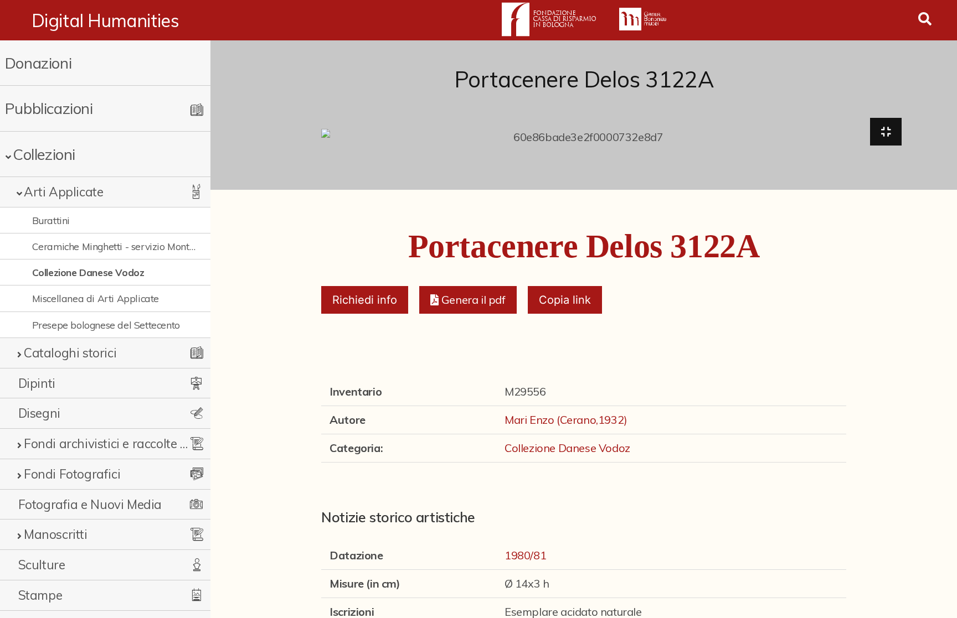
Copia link (565, 300)
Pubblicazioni (49, 108)
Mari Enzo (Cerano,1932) (566, 420)
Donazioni (38, 62)
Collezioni (44, 154)
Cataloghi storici (70, 353)
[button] (467, 300)
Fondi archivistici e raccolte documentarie (106, 443)
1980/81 (525, 555)
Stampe (40, 595)
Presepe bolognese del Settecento (106, 325)
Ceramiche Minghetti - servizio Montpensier (114, 246)
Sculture (41, 565)
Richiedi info (364, 300)
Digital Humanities (105, 20)
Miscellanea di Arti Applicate (95, 298)
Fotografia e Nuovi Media (90, 504)
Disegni (39, 413)
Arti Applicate (63, 192)
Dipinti (36, 383)
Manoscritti (56, 534)
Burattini (51, 220)
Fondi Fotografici (72, 474)
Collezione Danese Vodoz (88, 272)
